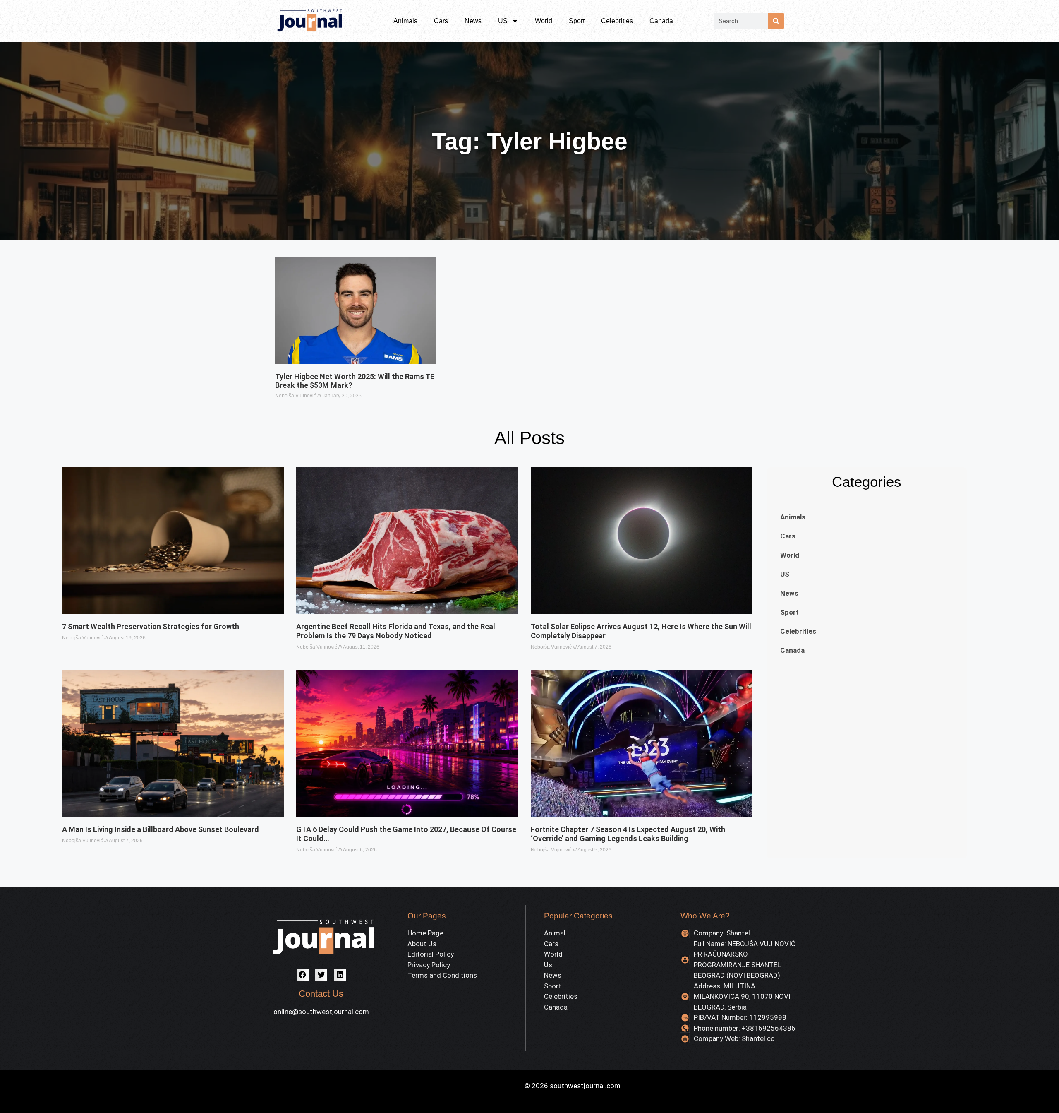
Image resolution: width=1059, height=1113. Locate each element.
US (503, 20)
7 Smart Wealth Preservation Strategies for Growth (150, 626)
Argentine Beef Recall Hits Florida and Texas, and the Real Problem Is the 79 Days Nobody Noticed (395, 631)
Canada (661, 20)
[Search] (776, 21)
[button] (303, 975)
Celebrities (617, 20)
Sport (577, 20)
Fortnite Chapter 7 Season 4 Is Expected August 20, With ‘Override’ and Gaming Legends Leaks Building (628, 834)
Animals (405, 20)
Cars (441, 20)
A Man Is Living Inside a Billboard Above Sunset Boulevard (160, 829)
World (543, 20)
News (473, 20)
